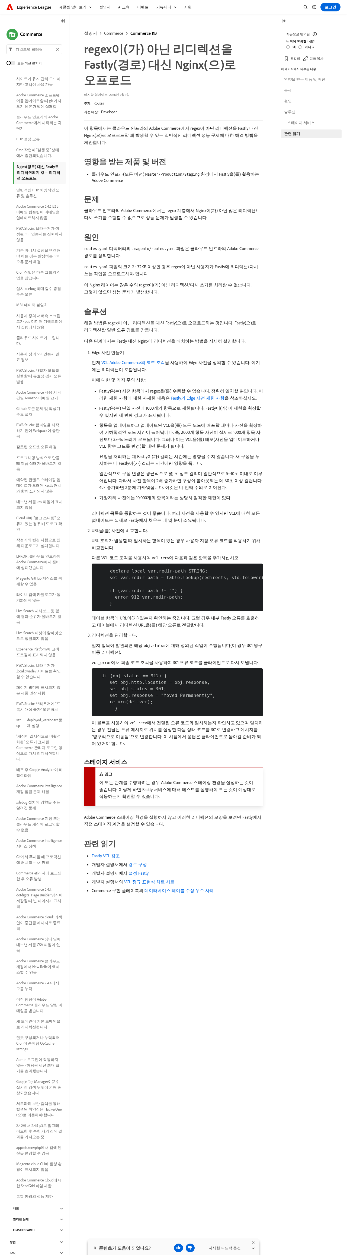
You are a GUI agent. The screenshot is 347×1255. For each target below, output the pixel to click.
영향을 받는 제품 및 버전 (304, 79)
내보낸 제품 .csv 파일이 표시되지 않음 (39, 504)
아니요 (309, 47)
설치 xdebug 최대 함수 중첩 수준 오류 (38, 291)
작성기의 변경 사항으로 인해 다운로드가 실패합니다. (38, 543)
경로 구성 (137, 864)
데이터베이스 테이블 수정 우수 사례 (179, 890)
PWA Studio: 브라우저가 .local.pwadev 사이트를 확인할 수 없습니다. (38, 671)
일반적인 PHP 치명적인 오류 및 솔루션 (38, 193)
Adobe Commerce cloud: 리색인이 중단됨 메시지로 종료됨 (39, 923)
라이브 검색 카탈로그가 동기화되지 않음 (38, 597)
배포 (16, 1208)
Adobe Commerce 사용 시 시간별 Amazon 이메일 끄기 (39, 395)
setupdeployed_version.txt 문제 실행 (39, 722)
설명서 (90, 33)
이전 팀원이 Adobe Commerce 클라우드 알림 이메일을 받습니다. (39, 1005)
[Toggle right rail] (284, 21)
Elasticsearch (23, 1230)
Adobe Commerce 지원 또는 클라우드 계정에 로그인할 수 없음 (38, 824)
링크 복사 (316, 58)
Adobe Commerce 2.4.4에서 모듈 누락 (37, 986)
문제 (288, 90)
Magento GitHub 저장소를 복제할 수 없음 (39, 581)
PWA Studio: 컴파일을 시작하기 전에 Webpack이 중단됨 (38, 430)
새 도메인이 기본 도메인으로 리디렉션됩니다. (38, 1024)
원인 (288, 101)
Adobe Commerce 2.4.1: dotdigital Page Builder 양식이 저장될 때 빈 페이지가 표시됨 (39, 898)
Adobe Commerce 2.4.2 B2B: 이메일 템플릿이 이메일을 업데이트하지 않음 (38, 212)
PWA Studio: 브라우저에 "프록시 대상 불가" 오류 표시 (38, 706)
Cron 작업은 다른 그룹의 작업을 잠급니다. (38, 275)
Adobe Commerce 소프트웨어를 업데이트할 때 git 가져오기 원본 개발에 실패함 (38, 101)
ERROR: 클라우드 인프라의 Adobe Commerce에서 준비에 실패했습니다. (38, 562)
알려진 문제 (21, 1219)
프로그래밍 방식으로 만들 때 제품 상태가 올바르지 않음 (38, 463)
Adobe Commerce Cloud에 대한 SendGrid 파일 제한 (39, 1183)
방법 (13, 1242)
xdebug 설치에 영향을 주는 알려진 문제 (38, 805)
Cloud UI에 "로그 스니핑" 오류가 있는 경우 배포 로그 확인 (39, 524)
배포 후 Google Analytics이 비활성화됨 (39, 772)
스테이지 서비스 (301, 122)
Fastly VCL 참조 (106, 855)
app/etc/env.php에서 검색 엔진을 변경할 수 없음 (39, 1150)
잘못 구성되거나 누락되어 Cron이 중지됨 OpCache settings (38, 1043)
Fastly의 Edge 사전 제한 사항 (197, 398)
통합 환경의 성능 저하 (34, 1196)
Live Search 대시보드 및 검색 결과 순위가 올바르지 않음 (38, 616)
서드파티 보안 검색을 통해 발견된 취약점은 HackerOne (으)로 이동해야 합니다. (39, 1109)
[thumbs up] (178, 1248)
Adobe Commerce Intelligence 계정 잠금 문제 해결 (39, 788)
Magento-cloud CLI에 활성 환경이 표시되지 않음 (39, 1166)
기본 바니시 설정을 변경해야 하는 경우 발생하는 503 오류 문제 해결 (38, 256)
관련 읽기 (292, 133)
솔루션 (289, 111)
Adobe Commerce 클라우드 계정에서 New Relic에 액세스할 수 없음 (38, 967)
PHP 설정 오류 (28, 139)
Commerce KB (143, 33)
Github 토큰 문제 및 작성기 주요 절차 (38, 411)
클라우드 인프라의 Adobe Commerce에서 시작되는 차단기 (39, 123)
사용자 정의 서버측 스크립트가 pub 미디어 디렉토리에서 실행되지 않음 (39, 321)
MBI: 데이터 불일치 (32, 305)
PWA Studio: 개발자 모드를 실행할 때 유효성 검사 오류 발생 (38, 376)
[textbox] (34, 49)
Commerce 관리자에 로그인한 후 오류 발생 (39, 876)
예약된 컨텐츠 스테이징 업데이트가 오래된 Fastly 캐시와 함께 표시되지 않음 (39, 485)
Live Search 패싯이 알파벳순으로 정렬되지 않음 (39, 635)
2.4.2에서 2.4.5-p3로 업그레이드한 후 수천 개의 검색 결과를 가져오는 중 (39, 1131)
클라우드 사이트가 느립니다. (38, 340)
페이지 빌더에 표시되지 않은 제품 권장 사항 (38, 690)
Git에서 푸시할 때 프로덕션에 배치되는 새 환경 (38, 859)
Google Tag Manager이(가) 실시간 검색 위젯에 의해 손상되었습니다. (38, 1087)
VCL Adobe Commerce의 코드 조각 (133, 362)
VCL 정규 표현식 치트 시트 (149, 881)
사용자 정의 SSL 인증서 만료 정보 (37, 357)
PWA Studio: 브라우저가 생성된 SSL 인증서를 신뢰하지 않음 (39, 234)
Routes (99, 103)
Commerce (113, 33)
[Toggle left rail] (63, 21)
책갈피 (295, 58)
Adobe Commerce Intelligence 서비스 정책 (39, 843)
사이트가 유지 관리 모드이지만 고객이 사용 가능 (38, 81)
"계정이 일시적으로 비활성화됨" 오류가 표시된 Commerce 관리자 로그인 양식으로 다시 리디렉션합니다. (39, 747)
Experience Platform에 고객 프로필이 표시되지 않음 (37, 652)
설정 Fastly (138, 873)
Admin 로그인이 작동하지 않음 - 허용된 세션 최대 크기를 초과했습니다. (37, 1065)
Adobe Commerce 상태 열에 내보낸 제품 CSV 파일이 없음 (38, 945)
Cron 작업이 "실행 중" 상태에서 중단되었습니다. (37, 152)
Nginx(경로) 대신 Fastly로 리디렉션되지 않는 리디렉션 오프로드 (38, 172)
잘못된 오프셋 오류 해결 (36, 447)
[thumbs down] (190, 1248)
